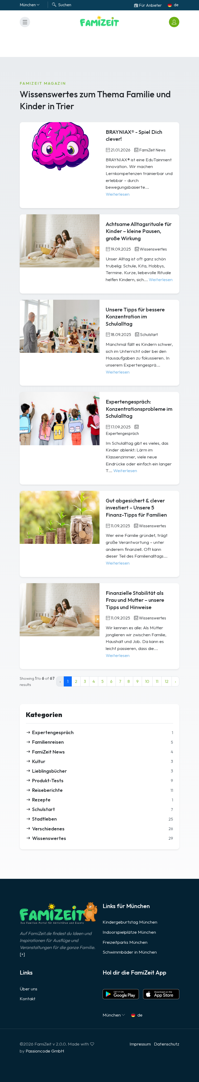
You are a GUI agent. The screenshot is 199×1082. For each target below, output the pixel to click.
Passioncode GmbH (45, 1051)
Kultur (102, 761)
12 (166, 681)
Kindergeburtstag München (130, 922)
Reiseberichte (102, 790)
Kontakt (27, 998)
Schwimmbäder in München (130, 952)
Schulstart (102, 809)
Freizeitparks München (125, 942)
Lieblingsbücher (102, 771)
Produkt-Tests (102, 780)
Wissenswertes (102, 838)
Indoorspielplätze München (129, 932)
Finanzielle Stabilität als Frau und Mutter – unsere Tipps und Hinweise (135, 600)
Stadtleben (102, 819)
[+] (22, 954)
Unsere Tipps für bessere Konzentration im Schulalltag (135, 316)
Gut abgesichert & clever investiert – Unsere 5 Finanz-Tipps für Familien (136, 507)
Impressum (140, 1044)
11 (157, 681)
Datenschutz (166, 1044)
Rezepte (102, 799)
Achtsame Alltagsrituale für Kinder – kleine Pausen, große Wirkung (139, 231)
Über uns (28, 988)
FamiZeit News (102, 752)
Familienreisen (102, 742)
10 (147, 681)
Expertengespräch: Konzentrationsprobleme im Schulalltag (139, 408)
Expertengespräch (102, 732)
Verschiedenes (102, 828)
